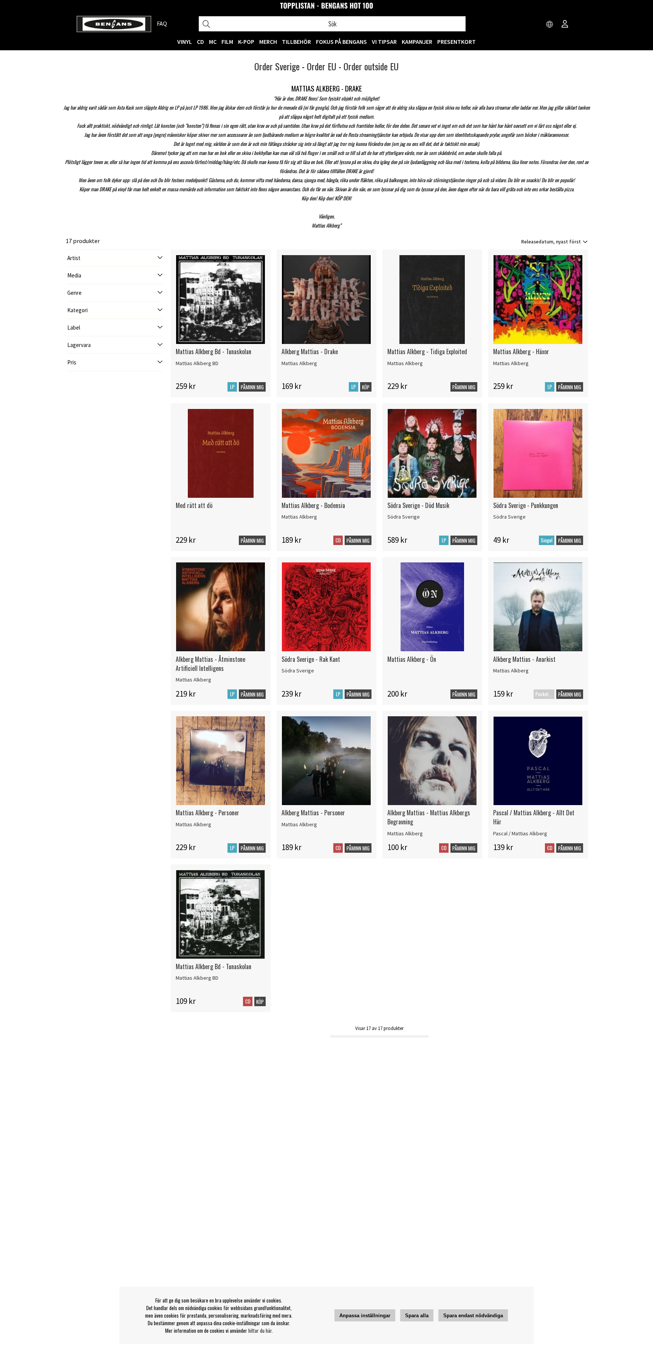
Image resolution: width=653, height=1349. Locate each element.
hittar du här (260, 1330)
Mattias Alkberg (299, 363)
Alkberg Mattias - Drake (310, 351)
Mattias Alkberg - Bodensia (313, 505)
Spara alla (417, 1315)
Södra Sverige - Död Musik (418, 505)
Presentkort (456, 41)
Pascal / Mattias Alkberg (520, 833)
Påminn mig (252, 387)
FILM (227, 41)
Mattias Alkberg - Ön (411, 659)
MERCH (268, 41)
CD (200, 41)
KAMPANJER (417, 41)
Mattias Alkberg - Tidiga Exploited (427, 351)
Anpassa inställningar (364, 1315)
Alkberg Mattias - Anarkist (524, 659)
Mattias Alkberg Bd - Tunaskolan (213, 351)
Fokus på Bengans (341, 41)
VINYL (184, 41)
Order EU (321, 66)
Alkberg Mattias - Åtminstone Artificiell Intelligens (210, 664)
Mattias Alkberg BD (197, 363)
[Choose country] (550, 24)
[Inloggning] (565, 24)
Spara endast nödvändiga (473, 1315)
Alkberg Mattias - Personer (313, 812)
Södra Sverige (403, 516)
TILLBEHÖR (296, 41)
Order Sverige (277, 66)
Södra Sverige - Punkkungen (525, 505)
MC (213, 41)
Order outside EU (371, 66)
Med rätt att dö (194, 505)
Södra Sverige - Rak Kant (311, 659)
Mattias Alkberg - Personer (207, 812)
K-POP (246, 41)
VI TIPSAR (384, 41)
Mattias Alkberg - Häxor (521, 351)
